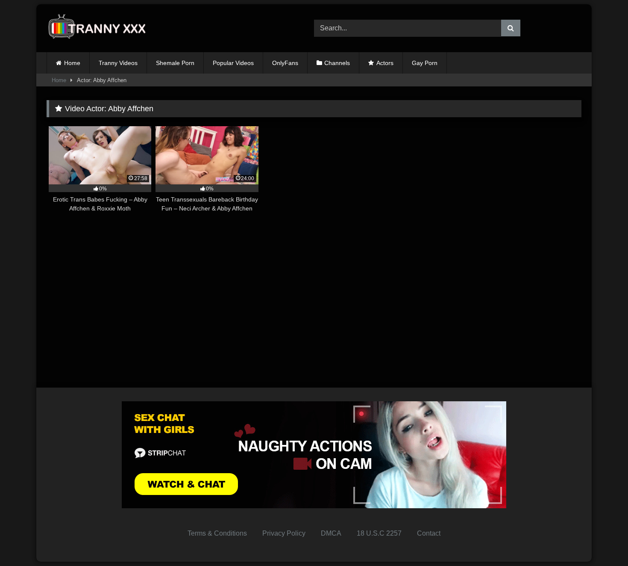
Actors (384, 62)
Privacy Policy (283, 533)
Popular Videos (233, 62)
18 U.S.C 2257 (379, 533)
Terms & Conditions (217, 533)
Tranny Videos (118, 62)
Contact (428, 533)
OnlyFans (285, 62)
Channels (337, 62)
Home (72, 62)
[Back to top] (601, 540)
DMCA (331, 533)
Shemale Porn (175, 62)
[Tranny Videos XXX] (100, 28)
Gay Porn (424, 62)
